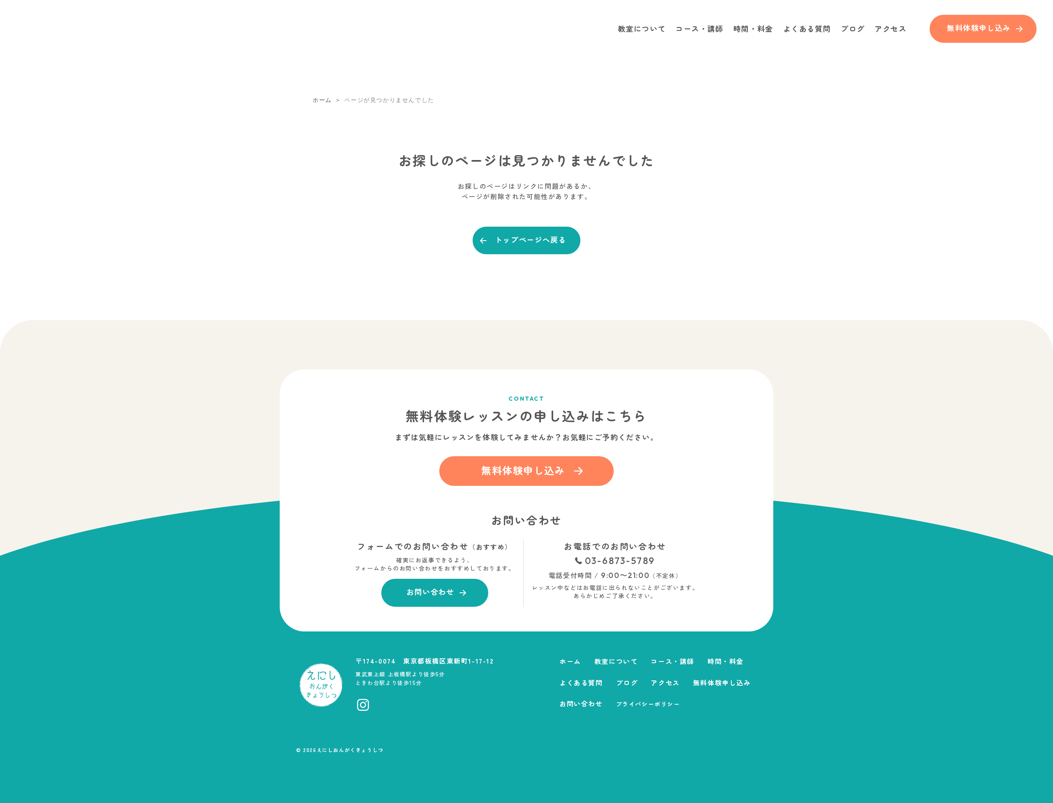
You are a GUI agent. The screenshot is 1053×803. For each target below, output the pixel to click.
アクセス (890, 28)
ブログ (853, 28)
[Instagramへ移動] (363, 704)
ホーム (570, 661)
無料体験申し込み (722, 682)
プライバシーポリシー (648, 704)
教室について (642, 28)
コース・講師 (699, 28)
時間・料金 (753, 28)
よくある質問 (807, 28)
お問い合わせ (581, 703)
